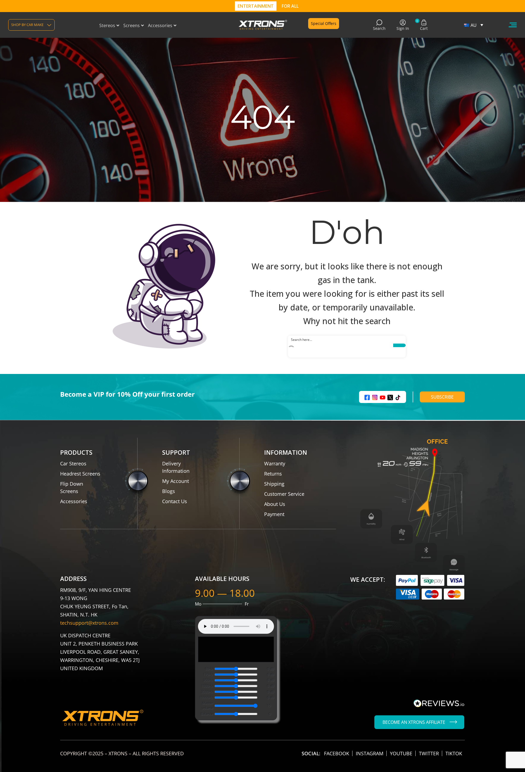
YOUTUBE (401, 753)
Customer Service (284, 494)
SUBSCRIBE (442, 397)
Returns (273, 473)
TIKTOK (453, 753)
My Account (175, 481)
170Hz (208, 674)
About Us (274, 504)
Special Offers (323, 23)
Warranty (274, 463)
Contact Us (174, 501)
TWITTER (429, 753)
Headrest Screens (80, 473)
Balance (207, 713)
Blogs (168, 491)
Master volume (207, 705)
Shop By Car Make (27, 24)
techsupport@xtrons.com (89, 623)
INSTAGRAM (369, 753)
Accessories (73, 501)
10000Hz (206, 697)
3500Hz (207, 691)
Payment (274, 514)
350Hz (208, 680)
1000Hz (207, 686)
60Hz (209, 668)
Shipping (274, 483)
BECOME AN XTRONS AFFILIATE (414, 722)
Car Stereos (73, 463)
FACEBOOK (336, 753)
